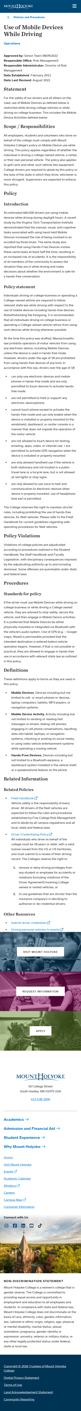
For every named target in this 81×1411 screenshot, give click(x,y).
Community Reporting (19, 1399)
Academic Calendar (17, 1178)
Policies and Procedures (29, 17)
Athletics (10, 1185)
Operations (12, 43)
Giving (8, 1157)
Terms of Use (13, 1385)
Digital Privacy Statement (21, 1378)
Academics (14, 1119)
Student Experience (22, 1137)
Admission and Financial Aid (29, 1128)
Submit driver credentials (28, 923)
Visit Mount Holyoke (17, 1164)
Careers (9, 1192)
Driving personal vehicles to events (35, 929)
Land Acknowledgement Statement (28, 1392)
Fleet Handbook (22, 798)
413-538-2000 (40, 1099)
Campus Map (13, 1200)
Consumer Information (19, 1207)
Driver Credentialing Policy (29, 834)
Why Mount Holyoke (22, 1146)
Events (8, 1171)
